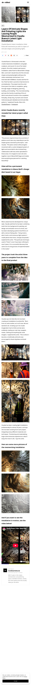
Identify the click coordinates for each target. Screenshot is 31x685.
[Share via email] (14, 55)
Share (27, 55)
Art (3, 25)
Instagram (15, 104)
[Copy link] (17, 55)
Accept (15, 681)
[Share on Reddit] (11, 55)
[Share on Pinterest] (5, 55)
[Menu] (28, 2)
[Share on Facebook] (3, 55)
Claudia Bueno (6, 104)
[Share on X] (8, 55)
